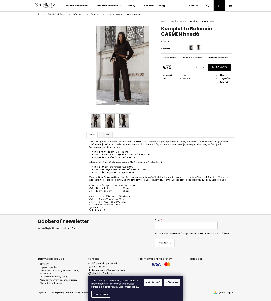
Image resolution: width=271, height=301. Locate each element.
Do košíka (221, 67)
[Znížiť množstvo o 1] (189, 67)
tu (137, 286)
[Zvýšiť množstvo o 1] (203, 67)
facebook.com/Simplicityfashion (108, 270)
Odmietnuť (153, 282)
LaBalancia (222, 57)
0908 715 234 (98, 266)
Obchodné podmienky (51, 283)
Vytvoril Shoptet (226, 292)
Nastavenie (101, 294)
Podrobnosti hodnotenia (200, 21)
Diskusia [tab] (106, 134)
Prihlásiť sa (165, 243)
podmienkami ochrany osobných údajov (207, 233)
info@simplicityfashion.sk (104, 263)
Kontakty (44, 263)
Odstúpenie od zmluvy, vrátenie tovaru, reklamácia (59, 272)
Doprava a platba (48, 267)
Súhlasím (172, 282)
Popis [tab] (92, 134)
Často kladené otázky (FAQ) (54, 276)
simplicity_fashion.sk (102, 273)
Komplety (183, 75)
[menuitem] (78, 5)
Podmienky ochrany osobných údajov (58, 280)
